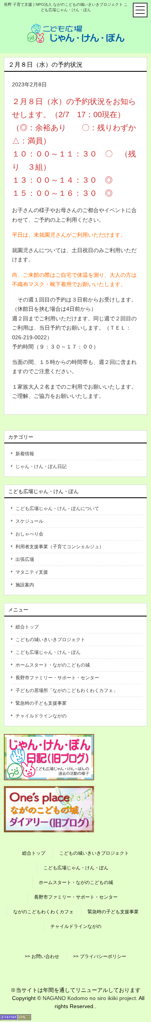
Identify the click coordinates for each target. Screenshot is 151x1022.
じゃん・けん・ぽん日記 (41, 466)
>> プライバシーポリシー (99, 956)
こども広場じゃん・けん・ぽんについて (57, 508)
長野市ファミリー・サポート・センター (57, 677)
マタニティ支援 (31, 572)
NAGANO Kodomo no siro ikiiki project (89, 998)
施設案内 (24, 585)
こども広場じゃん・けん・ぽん (48, 652)
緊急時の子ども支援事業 (41, 703)
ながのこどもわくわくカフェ (43, 911)
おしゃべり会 (29, 534)
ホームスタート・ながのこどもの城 (52, 665)
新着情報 (24, 453)
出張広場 (24, 559)
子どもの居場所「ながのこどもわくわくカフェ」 (66, 690)
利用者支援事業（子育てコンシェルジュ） (59, 546)
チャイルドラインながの (41, 716)
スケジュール (29, 521)
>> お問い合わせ (42, 956)
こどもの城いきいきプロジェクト (50, 639)
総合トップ (27, 627)
